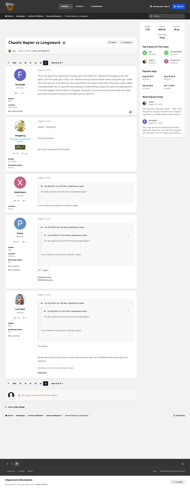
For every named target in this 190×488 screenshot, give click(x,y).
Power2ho (16, 270)
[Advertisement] (71, 28)
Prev (14, 63)
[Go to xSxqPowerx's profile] (20, 183)
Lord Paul (20, 309)
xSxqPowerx (20, 192)
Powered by (172, 471)
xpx (150, 51)
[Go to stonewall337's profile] (166, 53)
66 (25, 63)
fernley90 (20, 84)
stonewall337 (176, 51)
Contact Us (11, 471)
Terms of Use (41, 484)
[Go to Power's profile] (20, 224)
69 (40, 63)
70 (45, 63)
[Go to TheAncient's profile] (166, 61)
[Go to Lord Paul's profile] (20, 299)
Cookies (21, 471)
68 (35, 63)
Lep (14, 51)
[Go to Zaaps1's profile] (144, 61)
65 (20, 63)
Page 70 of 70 (56, 63)
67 (30, 63)
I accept (179, 482)
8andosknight (17, 111)
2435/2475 (42, 372)
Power (20, 233)
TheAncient (175, 60)
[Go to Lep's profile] (9, 51)
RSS (31, 471)
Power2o (15, 266)
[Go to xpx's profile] (144, 53)
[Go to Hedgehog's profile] (20, 126)
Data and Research (41, 51)
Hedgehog (20, 135)
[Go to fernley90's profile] (20, 75)
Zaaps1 (152, 60)
